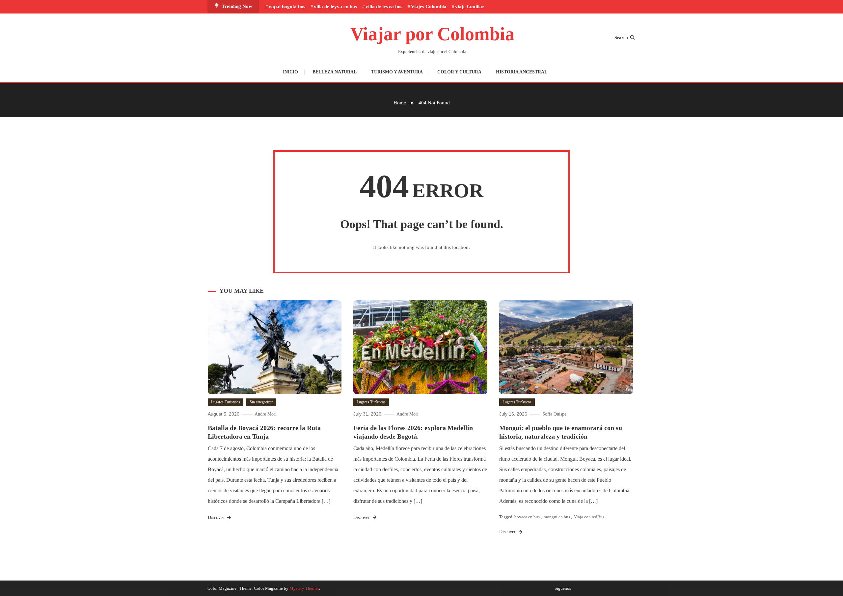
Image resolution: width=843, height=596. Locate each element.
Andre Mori (266, 414)
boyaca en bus (527, 516)
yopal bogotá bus (287, 6)
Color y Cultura (459, 71)
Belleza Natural (335, 71)
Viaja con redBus (589, 516)
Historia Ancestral (521, 71)
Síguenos (563, 588)
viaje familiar (469, 6)
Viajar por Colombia (432, 34)
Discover (217, 517)
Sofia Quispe (554, 414)
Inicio (290, 71)
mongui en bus (557, 516)
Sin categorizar (261, 402)
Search (621, 37)
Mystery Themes (304, 588)
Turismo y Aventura (397, 71)
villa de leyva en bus (335, 6)
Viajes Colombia (429, 6)
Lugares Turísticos (225, 402)
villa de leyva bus (384, 6)
